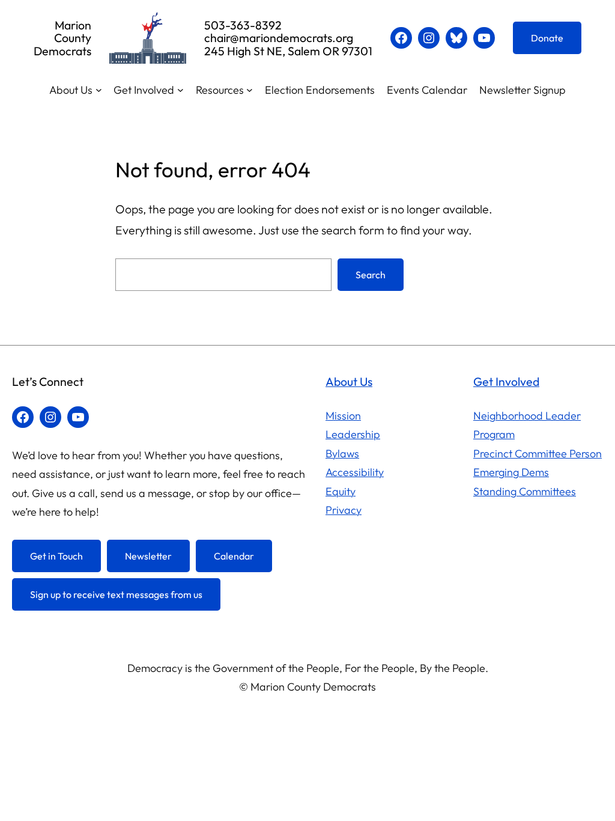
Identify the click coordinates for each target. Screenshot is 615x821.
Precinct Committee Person (537, 453)
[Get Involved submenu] (180, 90)
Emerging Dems (511, 472)
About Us (349, 381)
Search (371, 275)
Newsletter (148, 556)
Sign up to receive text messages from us (116, 594)
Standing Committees (524, 491)
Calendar (234, 556)
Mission (343, 416)
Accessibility (355, 472)
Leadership (353, 434)
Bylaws (342, 453)
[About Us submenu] (98, 90)
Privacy (344, 510)
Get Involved (506, 381)
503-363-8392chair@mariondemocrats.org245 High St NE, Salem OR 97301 (288, 37)
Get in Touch (56, 556)
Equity (341, 491)
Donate (547, 38)
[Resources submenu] (249, 90)
